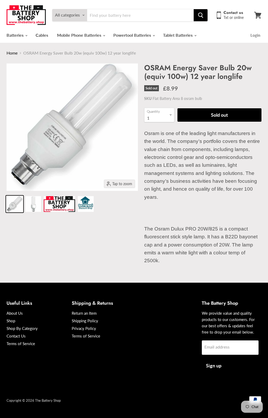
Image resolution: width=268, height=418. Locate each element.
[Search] (201, 15)
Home (12, 52)
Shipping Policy (85, 320)
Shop (11, 320)
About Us (15, 313)
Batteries (16, 35)
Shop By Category (22, 328)
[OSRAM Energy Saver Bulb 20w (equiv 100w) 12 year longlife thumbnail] (14, 204)
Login (255, 35)
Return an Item (84, 313)
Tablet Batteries (178, 35)
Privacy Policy (84, 328)
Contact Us (16, 336)
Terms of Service (21, 343)
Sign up (213, 365)
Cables (42, 35)
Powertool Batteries (132, 35)
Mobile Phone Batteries (79, 35)
